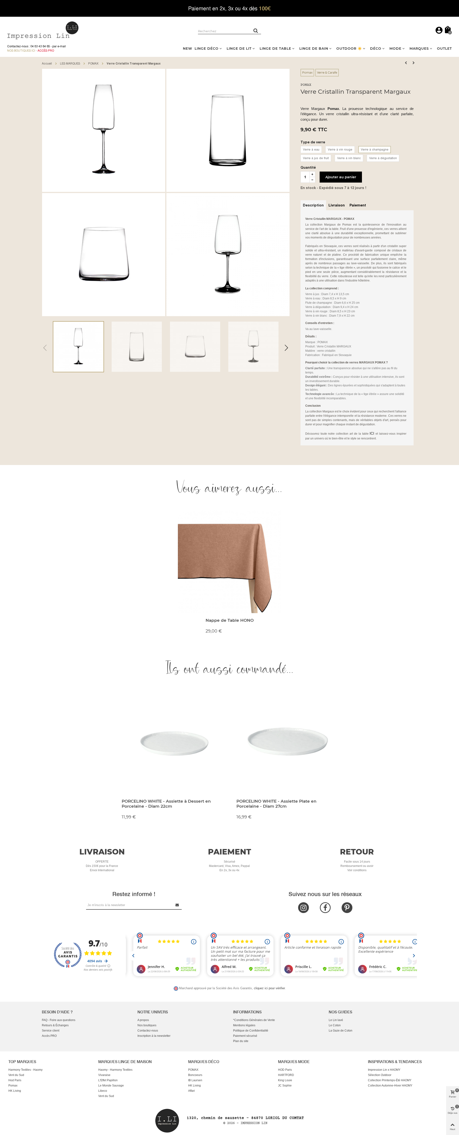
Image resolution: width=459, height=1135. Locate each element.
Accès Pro (46, 51)
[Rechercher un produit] (256, 31)
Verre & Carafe (327, 72)
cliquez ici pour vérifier (269, 988)
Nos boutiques (146, 1025)
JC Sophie (285, 1085)
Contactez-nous (147, 1030)
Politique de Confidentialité (250, 1030)
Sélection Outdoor (379, 1075)
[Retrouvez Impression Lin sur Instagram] (303, 907)
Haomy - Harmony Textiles (115, 1069)
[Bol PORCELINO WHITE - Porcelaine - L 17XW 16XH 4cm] (406, 62)
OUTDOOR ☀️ (349, 48)
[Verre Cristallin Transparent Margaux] (103, 130)
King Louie (285, 1080)
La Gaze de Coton (340, 1030)
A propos (143, 1020)
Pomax (307, 72)
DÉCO (375, 48)
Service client (50, 1030)
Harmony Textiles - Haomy (25, 1069)
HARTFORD (286, 1075)
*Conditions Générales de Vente (254, 1020)
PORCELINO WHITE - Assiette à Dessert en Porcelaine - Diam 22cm (166, 804)
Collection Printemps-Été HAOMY (389, 1080)
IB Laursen (195, 1080)
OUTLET (444, 48)
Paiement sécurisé (245, 1036)
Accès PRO (49, 1036)
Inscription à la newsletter (153, 1036)
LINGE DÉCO (207, 48)
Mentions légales (244, 1025)
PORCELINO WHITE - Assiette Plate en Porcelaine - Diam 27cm (276, 804)
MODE (395, 48)
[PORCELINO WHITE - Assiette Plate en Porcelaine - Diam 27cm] (287, 742)
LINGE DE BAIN (313, 48)
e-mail (61, 46)
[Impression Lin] (43, 29)
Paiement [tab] (358, 205)
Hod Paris (14, 1080)
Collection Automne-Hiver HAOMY (390, 1085)
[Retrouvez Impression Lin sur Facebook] (325, 907)
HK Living (14, 1090)
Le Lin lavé (336, 1020)
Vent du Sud (16, 1075)
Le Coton (335, 1025)
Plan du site (240, 1041)
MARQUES (419, 48)
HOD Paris (285, 1069)
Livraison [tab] (336, 205)
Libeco (102, 1090)
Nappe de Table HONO (230, 620)
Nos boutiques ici (21, 51)
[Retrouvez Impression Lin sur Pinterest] (347, 907)
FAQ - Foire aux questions (58, 1020)
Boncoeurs (195, 1075)
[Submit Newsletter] (177, 905)
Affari (191, 1090)
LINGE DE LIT (239, 48)
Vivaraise (104, 1075)
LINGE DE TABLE (275, 48)
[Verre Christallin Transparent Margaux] (228, 254)
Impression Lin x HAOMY (384, 1069)
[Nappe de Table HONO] (229, 561)
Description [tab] (313, 205)
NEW (187, 48)
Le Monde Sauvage (111, 1085)
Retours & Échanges (55, 1025)
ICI (373, 433)
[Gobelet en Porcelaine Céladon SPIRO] (413, 62)
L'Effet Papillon (108, 1080)
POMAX (306, 85)
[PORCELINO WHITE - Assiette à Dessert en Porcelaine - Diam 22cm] (172, 742)
